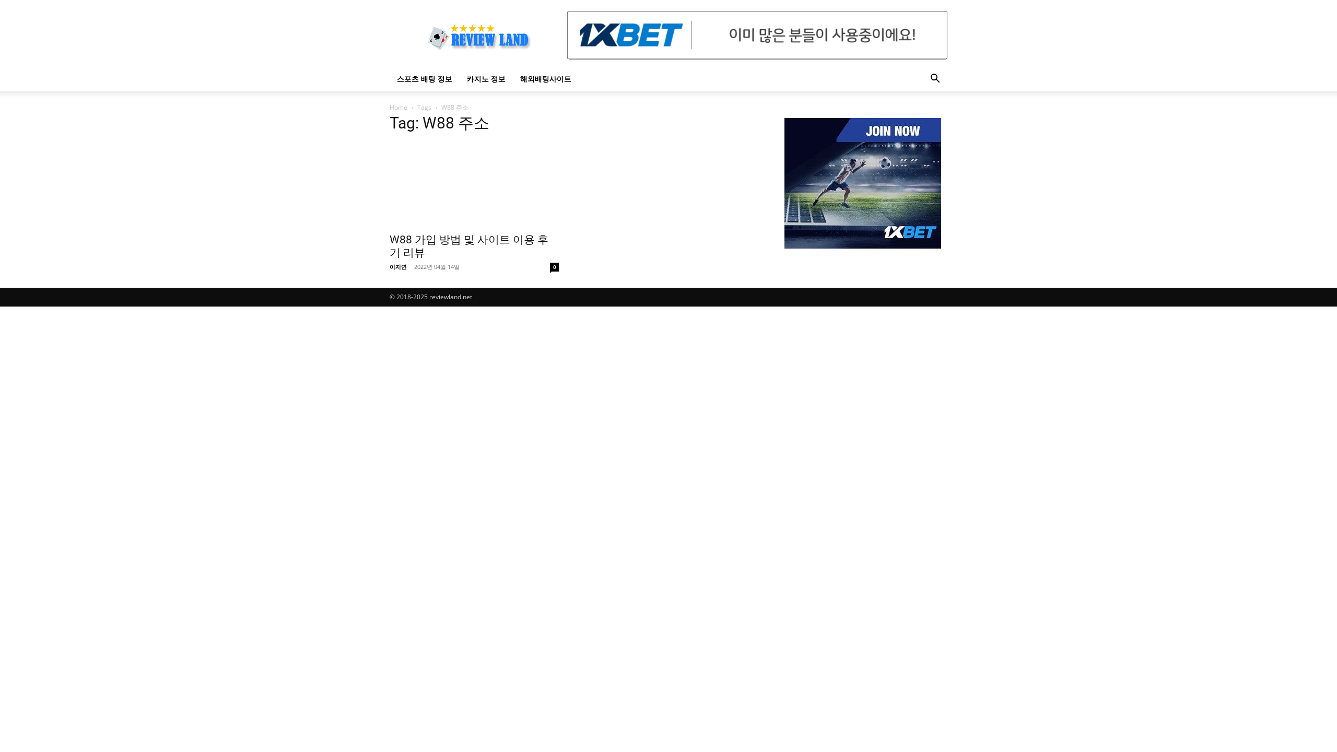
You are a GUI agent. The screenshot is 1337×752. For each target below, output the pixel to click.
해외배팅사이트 (545, 79)
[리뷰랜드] (862, 183)
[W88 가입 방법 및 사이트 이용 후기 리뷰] (474, 185)
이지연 (398, 267)
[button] (934, 80)
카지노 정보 (486, 79)
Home (398, 107)
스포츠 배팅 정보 (424, 79)
